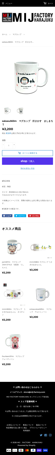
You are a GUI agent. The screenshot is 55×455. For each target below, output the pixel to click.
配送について (28, 425)
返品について (41, 425)
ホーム (4, 34)
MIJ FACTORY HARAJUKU (29, 442)
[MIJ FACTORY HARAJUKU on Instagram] (50, 436)
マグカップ (17, 34)
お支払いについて (14, 425)
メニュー (8, 3)
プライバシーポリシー (38, 428)
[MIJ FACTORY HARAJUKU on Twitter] (41, 436)
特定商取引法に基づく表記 (16, 428)
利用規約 (26, 430)
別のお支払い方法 (27, 168)
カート (50, 3)
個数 (4, 140)
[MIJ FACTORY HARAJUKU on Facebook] (45, 436)
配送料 (8, 133)
